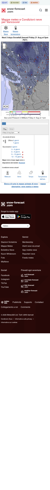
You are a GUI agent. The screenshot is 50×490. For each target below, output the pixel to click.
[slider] (4, 123)
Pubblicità (16, 302)
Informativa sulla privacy (23, 319)
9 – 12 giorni (16, 154)
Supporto (28, 302)
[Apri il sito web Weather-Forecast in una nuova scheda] (34, 2)
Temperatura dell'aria (42, 177)
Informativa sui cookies (9, 322)
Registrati (22, 163)
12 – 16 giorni (16, 156)
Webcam (7, 176)
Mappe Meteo (7, 246)
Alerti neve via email (31, 246)
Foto (3, 257)
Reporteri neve (28, 253)
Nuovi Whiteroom (8, 253)
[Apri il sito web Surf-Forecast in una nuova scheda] (4, 2)
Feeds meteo (28, 257)
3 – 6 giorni (15, 149)
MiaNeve (5, 261)
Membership (27, 242)
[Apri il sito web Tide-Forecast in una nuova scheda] (24, 2)
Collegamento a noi (9, 307)
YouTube (5, 287)
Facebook (5, 275)
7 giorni (16, 143)
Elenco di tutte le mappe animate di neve (21, 183)
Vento (19, 176)
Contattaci (39, 302)
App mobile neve (29, 249)
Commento (25, 307)
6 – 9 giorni (15, 151)
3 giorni (16, 140)
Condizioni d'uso (6, 319)
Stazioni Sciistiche (9, 242)
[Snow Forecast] (12, 10)
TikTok (4, 283)
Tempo (31, 176)
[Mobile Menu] (46, 10)
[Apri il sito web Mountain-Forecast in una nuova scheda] (14, 2)
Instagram (5, 279)
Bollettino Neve (7, 249)
